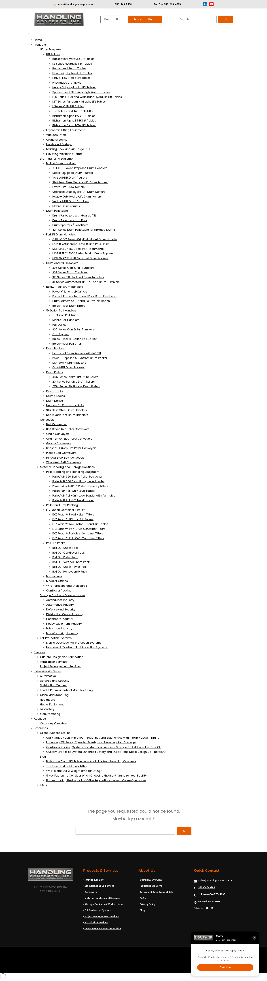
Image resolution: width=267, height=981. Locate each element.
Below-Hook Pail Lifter (66, 344)
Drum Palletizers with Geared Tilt (74, 215)
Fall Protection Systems (56, 638)
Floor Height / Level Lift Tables (72, 73)
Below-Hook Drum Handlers (64, 287)
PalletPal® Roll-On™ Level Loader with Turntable (83, 495)
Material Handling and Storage (102, 898)
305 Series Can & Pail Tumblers (73, 268)
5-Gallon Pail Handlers (61, 310)
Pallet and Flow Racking (62, 505)
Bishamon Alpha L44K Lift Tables (74, 120)
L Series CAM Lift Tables (68, 106)
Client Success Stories (55, 733)
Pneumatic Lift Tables (66, 82)
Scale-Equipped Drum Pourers (72, 173)
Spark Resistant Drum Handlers (67, 415)
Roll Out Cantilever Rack (68, 552)
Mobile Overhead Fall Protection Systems (74, 643)
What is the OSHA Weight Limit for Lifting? (74, 771)
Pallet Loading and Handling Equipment (72, 472)
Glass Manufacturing (54, 695)
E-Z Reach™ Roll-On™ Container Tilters (78, 538)
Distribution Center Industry (64, 614)
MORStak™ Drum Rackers (69, 363)
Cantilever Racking (59, 590)
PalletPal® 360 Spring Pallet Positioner (77, 476)
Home (38, 40)
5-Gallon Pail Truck (65, 315)
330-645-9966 (123, 4)
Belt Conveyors (56, 424)
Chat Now (225, 967)
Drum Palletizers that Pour (69, 220)
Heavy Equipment (52, 704)
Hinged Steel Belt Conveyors (65, 458)
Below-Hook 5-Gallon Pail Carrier (74, 339)
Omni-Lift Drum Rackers (68, 367)
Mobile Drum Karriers (66, 206)
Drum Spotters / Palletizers (70, 225)
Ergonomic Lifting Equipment (65, 130)
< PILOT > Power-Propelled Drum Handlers (79, 168)
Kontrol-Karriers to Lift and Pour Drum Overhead (84, 296)
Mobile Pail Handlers (65, 320)
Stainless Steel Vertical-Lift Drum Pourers (80, 182)
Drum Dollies (54, 401)
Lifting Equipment (51, 49)
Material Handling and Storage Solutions (67, 467)
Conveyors (47, 420)
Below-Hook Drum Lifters (68, 306)
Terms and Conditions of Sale (156, 892)
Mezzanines (54, 576)
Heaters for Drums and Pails (65, 405)
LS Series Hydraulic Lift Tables (72, 64)
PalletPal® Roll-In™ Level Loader (73, 500)
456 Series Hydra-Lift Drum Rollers (75, 377)
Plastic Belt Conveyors (61, 453)
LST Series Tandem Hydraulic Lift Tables (79, 101)
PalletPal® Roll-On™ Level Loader (73, 491)
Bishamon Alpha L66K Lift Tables (74, 125)
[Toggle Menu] (29, 33)
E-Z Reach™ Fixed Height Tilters (73, 514)
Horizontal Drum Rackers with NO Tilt (76, 353)
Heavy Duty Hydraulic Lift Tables (74, 87)
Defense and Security (60, 609)
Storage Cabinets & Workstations (62, 595)
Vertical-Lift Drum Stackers (70, 201)
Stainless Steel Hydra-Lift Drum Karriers (78, 192)
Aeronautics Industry (60, 600)
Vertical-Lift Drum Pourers (69, 177)
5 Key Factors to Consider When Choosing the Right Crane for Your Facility (96, 775)
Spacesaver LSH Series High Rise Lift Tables (81, 92)
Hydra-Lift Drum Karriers (68, 187)
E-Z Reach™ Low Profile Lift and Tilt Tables (80, 524)
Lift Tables (53, 54)
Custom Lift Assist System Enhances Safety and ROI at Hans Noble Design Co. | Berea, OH (106, 752)
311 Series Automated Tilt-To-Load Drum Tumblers (86, 282)
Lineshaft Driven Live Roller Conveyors (71, 448)
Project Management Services (60, 666)
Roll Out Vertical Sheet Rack (71, 562)
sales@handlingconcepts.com (75, 4)
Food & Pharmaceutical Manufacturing (66, 690)
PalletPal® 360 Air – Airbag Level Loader (78, 481)
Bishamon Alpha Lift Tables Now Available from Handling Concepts (91, 761)
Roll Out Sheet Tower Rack (69, 567)
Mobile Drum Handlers (61, 163)
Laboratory (47, 709)
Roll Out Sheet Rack (65, 548)
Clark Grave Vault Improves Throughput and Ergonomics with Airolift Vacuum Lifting (102, 738)
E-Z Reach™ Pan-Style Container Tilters (78, 529)
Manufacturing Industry (62, 633)
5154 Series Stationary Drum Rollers (76, 386)
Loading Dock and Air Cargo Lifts (68, 149)
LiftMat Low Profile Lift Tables (71, 78)
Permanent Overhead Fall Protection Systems (77, 647)
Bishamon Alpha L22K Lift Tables (73, 116)
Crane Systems (56, 140)
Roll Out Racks (55, 543)
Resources (41, 728)
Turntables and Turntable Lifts (72, 111)
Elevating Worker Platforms (64, 154)
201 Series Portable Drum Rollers (73, 381)
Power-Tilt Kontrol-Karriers (69, 291)
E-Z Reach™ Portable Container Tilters (77, 533)
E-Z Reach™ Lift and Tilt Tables (72, 519)
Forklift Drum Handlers (61, 234)
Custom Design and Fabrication (61, 657)
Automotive (48, 676)
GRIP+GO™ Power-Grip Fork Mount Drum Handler (84, 239)
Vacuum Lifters (56, 135)
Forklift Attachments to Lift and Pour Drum (80, 244)
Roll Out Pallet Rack (65, 557)
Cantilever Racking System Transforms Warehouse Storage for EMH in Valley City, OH (103, 747)
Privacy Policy (147, 904)
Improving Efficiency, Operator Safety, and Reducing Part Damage (91, 742)
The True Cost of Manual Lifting (67, 766)
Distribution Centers (53, 685)
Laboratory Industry (59, 628)
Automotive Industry (60, 605)
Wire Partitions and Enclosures (66, 586)
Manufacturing (50, 714)
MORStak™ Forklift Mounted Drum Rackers (80, 258)
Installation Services (53, 662)
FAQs (43, 785)
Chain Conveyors (58, 434)
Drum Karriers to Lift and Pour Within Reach (81, 301)
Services (39, 652)
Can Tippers (60, 334)
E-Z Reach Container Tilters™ (65, 510)
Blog (43, 756)
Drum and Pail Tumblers (62, 263)
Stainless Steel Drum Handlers (66, 410)
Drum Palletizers (57, 211)
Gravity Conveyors (58, 443)
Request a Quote (145, 19)
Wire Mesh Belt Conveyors (63, 462)
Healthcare (47, 700)
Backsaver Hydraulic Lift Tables (73, 59)
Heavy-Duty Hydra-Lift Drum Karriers (77, 196)
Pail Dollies (59, 325)
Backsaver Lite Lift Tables (69, 68)
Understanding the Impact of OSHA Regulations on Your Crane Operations (96, 780)
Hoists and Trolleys (59, 144)
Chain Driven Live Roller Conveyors (69, 439)
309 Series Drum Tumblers (70, 272)
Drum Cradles (55, 396)
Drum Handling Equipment (57, 159)
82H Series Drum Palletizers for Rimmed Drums (83, 230)
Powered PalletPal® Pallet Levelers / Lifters (80, 486)
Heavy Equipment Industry (64, 624)
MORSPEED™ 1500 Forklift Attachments (78, 249)
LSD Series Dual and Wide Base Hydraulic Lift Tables (87, 97)
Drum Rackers (55, 348)
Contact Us (112, 19)
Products (40, 45)
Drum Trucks (54, 391)
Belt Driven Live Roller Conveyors (67, 429)
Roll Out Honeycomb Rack (69, 571)
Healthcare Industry (59, 619)
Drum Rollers (54, 372)
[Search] (225, 19)
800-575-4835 (172, 4)
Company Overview (53, 723)
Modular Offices (57, 581)
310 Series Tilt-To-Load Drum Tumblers (78, 277)
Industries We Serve (47, 671)
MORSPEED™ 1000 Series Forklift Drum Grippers (83, 253)
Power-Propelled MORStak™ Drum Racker (79, 358)
